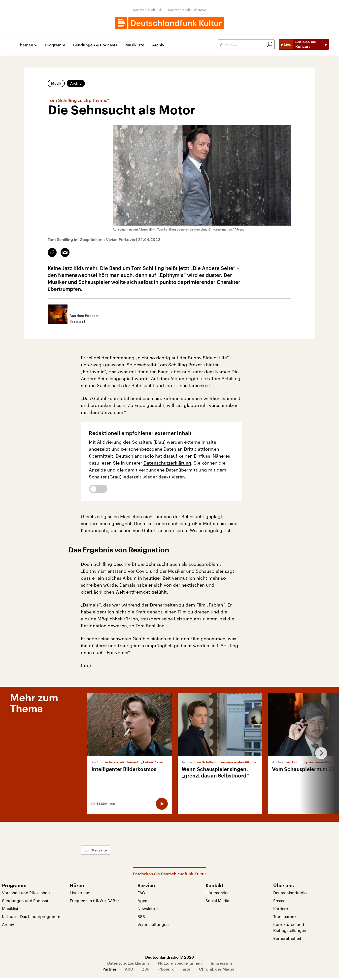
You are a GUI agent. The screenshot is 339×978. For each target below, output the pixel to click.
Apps (142, 900)
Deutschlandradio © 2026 (169, 957)
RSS (141, 916)
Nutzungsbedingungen (180, 963)
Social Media (217, 900)
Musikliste (134, 45)
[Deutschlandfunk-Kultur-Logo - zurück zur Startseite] (169, 23)
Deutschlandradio (290, 892)
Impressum (221, 963)
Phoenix (166, 969)
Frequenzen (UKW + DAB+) (94, 900)
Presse (279, 900)
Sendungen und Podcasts (26, 900)
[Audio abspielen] (162, 804)
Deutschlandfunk (147, 10)
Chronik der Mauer (216, 969)
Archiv (158, 45)
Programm (55, 45)
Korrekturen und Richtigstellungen (289, 927)
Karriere (280, 908)
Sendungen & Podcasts (95, 45)
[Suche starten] (269, 44)
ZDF (145, 969)
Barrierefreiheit (287, 938)
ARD (129, 969)
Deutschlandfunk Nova (187, 10)
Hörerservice (217, 892)
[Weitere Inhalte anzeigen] (319, 753)
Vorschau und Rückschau (26, 892)
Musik (56, 83)
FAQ (141, 892)
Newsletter (147, 908)
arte (186, 969)
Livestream (80, 892)
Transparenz (284, 916)
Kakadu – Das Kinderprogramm (31, 916)
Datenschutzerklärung (167, 463)
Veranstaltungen (153, 924)
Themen (25, 45)
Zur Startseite (95, 850)
